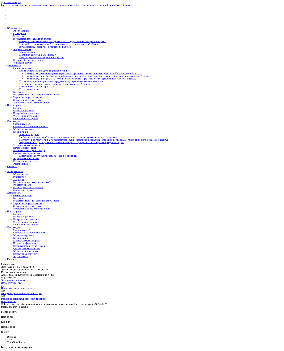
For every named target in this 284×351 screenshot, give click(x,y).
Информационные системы (27, 100)
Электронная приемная (13, 280)
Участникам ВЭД (22, 124)
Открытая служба (22, 49)
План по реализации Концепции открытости (41, 57)
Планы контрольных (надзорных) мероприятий (43, 70)
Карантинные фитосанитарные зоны (37, 86)
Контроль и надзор (22, 68)
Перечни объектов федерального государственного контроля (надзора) (54, 84)
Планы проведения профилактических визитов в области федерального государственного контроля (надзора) (80, 78)
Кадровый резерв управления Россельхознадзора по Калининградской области (59, 44)
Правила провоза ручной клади (29, 150)
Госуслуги (18, 92)
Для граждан (13, 121)
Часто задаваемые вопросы (26, 145)
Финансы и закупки (23, 62)
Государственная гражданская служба (32, 39)
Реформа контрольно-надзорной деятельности (36, 94)
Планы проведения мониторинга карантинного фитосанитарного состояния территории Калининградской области (83, 73)
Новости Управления (23, 110)
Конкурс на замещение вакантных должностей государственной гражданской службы (62, 41)
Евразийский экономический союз (30, 126)
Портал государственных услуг (17, 288)
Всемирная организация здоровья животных (23, 299)
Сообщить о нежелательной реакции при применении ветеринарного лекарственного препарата (68, 137)
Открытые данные (28, 52)
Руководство (19, 33)
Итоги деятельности (29, 89)
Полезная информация (24, 148)
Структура (18, 36)
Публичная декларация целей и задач (38, 54)
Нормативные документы (26, 161)
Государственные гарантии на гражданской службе (45, 47)
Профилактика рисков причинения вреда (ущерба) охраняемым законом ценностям (61, 81)
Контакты (12, 166)
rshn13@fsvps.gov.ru (11, 283)
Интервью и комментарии (26, 113)
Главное (17, 108)
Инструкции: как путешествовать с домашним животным (48, 156)
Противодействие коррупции (28, 60)
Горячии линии (21, 132)
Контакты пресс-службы (25, 118)
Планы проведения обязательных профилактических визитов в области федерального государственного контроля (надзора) (87, 76)
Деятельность (14, 65)
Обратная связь (20, 163)
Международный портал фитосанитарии (21, 293)
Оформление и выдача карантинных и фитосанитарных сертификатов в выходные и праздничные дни (71, 142)
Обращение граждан (23, 129)
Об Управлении (15, 28)
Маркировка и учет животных (28, 97)
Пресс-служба (14, 105)
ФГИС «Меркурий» (29, 134)
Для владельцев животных (26, 153)
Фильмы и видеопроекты (26, 116)
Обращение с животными (26, 158)
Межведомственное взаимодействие (31, 102)
